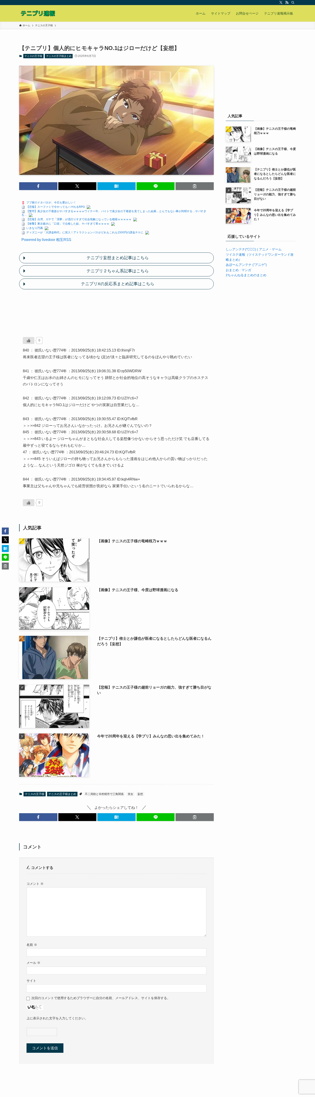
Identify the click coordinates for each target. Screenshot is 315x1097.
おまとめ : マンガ (238, 270)
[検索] (293, 2)
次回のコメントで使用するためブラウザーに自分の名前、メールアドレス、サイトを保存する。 (100, 998)
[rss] (287, 2)
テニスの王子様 (33, 56)
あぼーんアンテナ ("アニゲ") (246, 265)
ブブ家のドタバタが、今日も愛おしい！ (51, 202)
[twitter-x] (281, 2)
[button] (38, 186)
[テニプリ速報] (37, 13)
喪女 (130, 794)
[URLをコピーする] (194, 186)
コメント (35, 884)
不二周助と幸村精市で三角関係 (104, 794)
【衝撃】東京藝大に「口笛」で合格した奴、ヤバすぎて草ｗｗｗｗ (67, 223)
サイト (31, 981)
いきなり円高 (34, 228)
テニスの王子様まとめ (58, 56)
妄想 (140, 794)
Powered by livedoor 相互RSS (46, 240)
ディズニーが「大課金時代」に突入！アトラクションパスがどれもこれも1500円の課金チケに (84, 232)
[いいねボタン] (28, 340)
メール (33, 963)
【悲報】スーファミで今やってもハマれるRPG (55, 206)
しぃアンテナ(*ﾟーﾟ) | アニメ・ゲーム (254, 249)
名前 (32, 945)
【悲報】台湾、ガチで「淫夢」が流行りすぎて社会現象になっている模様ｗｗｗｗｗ (78, 219)
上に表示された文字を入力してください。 (57, 1018)
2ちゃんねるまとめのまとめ (246, 275)
